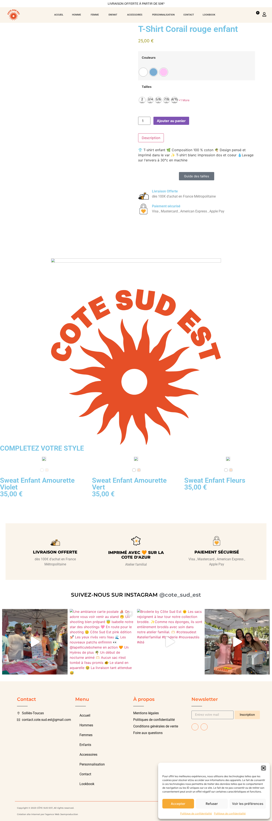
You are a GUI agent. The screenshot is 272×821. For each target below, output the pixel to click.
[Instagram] (204, 726)
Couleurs (149, 57)
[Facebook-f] (194, 726)
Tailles (147, 86)
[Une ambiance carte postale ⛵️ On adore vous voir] (102, 641)
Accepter (178, 804)
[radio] (143, 72)
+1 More (184, 100)
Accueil (84, 715)
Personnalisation (92, 764)
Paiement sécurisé (166, 206)
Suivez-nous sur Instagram (114, 595)
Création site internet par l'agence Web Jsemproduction (47, 814)
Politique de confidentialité (196, 813)
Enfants (85, 745)
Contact (85, 774)
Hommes (86, 725)
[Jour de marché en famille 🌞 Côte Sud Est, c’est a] (237, 641)
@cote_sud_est (180, 595)
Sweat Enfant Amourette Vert (129, 483)
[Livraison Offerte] (143, 194)
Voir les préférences (247, 804)
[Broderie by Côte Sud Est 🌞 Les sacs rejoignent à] (170, 641)
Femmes (85, 735)
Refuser (212, 804)
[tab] (151, 137)
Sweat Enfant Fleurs (214, 480)
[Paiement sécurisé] (143, 209)
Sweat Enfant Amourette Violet (37, 483)
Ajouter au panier (171, 121)
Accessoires (88, 755)
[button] (263, 768)
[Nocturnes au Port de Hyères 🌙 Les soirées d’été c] (35, 641)
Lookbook (86, 784)
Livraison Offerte (165, 191)
